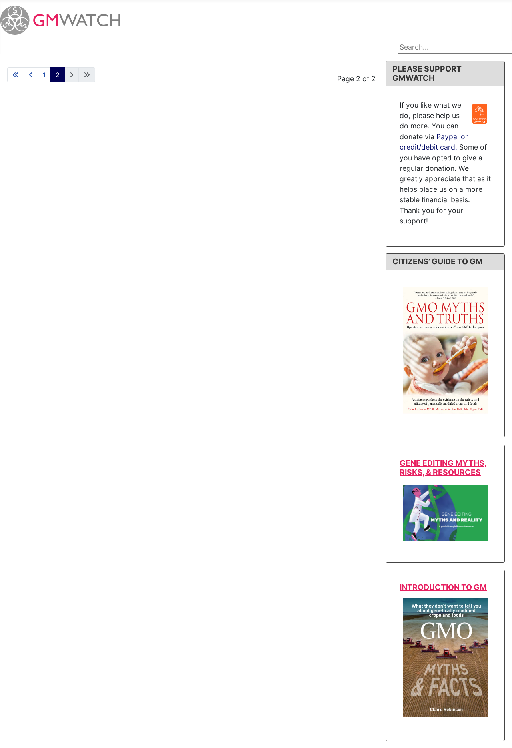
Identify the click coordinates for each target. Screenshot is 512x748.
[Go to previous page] (31, 74)
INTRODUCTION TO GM (443, 587)
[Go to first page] (15, 74)
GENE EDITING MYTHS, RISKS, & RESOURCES (443, 467)
